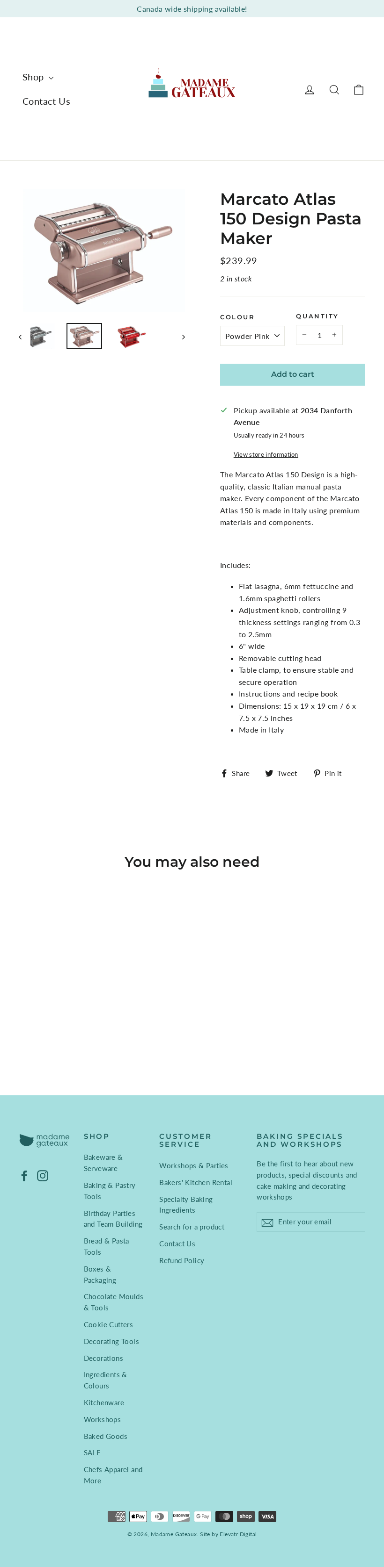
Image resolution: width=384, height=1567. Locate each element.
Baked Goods (105, 1436)
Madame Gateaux (174, 1534)
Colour (237, 317)
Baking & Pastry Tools (110, 1190)
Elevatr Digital (238, 1534)
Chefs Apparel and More (113, 1475)
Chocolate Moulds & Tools (113, 1302)
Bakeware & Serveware (103, 1162)
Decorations (103, 1358)
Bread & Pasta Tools (106, 1246)
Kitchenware (104, 1402)
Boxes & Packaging (100, 1274)
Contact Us (46, 101)
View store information (266, 454)
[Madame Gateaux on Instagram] (42, 1175)
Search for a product (191, 1226)
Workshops (102, 1419)
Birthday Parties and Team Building (113, 1219)
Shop (34, 76)
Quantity (317, 316)
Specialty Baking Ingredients (186, 1205)
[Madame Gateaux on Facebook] (24, 1175)
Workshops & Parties (194, 1165)
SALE (92, 1452)
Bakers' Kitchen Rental (195, 1182)
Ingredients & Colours (105, 1380)
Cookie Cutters (108, 1324)
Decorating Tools (111, 1341)
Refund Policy (181, 1260)
